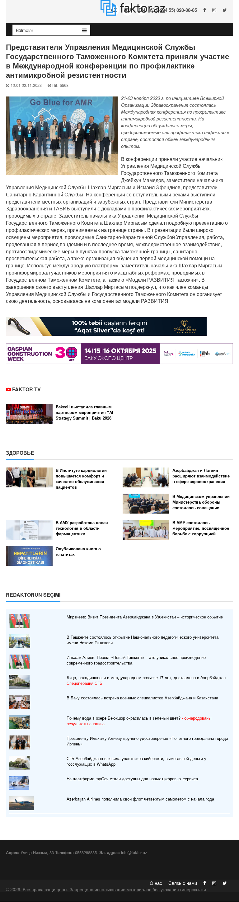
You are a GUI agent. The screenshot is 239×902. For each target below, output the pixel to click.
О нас (156, 883)
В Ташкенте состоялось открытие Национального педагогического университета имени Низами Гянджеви (142, 640)
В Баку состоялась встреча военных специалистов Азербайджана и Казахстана (142, 698)
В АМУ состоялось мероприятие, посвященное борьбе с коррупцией (200, 528)
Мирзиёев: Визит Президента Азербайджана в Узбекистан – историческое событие (145, 617)
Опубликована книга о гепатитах (78, 551)
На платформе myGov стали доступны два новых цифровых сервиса (132, 779)
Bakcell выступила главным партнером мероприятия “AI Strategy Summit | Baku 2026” (85, 412)
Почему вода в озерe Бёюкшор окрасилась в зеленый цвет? (139, 720)
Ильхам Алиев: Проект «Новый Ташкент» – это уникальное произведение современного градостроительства (136, 660)
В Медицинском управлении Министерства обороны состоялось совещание (201, 502)
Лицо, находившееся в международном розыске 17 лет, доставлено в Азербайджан (147, 680)
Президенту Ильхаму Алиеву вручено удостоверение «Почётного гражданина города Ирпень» (147, 741)
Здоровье (20, 452)
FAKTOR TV (26, 389)
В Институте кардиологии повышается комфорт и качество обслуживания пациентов (81, 478)
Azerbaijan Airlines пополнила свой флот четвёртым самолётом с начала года (140, 799)
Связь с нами (182, 883)
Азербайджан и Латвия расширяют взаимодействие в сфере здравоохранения (201, 475)
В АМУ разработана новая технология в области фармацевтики (82, 528)
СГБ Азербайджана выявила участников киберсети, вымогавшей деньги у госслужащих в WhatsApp (136, 761)
